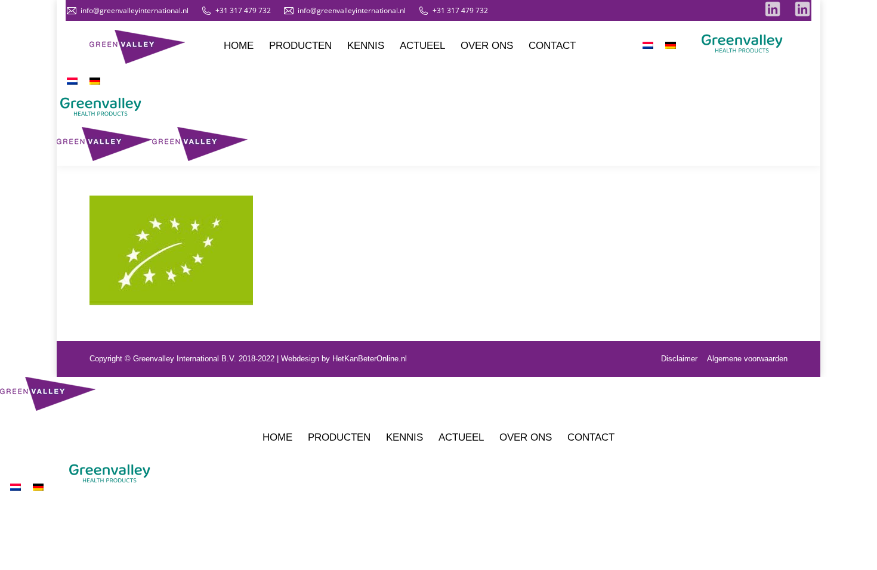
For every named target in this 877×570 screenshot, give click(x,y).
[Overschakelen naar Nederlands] (648, 45)
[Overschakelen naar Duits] (670, 45)
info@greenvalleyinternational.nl (135, 10)
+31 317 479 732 (243, 10)
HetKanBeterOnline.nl (369, 358)
